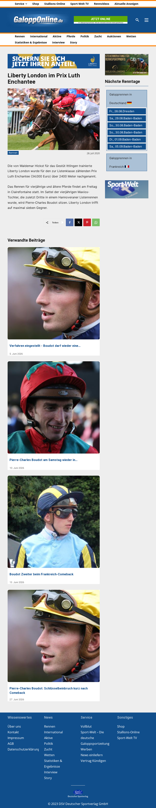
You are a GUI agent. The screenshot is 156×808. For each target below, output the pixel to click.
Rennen (13, 152)
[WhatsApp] (96, 222)
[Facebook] (69, 222)
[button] (137, 20)
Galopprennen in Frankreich (120, 162)
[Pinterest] (87, 222)
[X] (78, 222)
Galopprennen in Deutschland (120, 99)
